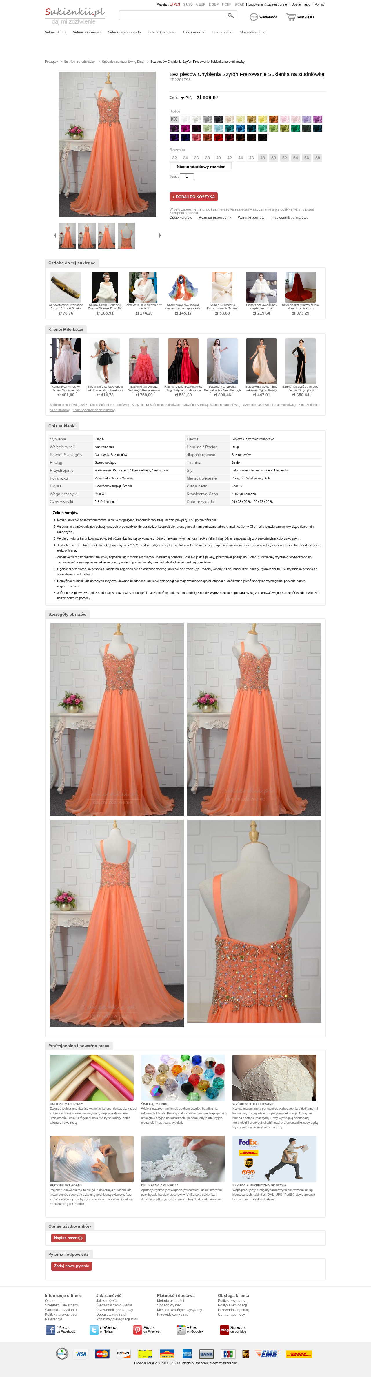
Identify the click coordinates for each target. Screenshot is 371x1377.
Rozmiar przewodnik (215, 218)
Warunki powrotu (251, 218)
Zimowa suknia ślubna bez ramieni (144, 306)
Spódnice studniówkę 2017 (68, 404)
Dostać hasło (301, 4)
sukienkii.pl (186, 1363)
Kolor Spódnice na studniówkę (94, 410)
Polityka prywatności (61, 1315)
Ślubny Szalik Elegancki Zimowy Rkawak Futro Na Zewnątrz (105, 308)
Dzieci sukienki (194, 32)
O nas (49, 1301)
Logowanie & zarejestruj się (267, 4)
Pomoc (320, 4)
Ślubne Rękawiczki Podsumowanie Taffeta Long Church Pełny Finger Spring (222, 310)
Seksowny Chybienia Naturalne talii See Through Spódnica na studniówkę (222, 390)
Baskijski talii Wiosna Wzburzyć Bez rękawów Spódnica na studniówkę (144, 390)
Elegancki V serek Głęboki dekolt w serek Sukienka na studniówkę (105, 390)
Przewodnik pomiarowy (289, 218)
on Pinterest (151, 1329)
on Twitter (108, 1329)
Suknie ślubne (55, 32)
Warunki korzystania (61, 1310)
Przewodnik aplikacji (234, 1310)
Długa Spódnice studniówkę (109, 404)
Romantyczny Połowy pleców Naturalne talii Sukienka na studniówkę (66, 390)
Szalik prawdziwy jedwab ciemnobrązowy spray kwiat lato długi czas (183, 308)
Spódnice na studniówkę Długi (123, 61)
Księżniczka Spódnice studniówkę (156, 404)
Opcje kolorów (181, 218)
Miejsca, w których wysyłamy (179, 1310)
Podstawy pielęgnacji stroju (117, 1319)
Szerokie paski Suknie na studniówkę (269, 404)
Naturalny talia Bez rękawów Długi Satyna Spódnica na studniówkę (183, 390)
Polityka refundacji (232, 1305)
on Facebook (66, 1329)
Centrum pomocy (231, 1315)
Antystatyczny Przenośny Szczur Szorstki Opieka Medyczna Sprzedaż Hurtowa (66, 310)
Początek (51, 61)
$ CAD (239, 4)
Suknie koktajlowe (162, 32)
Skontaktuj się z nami (61, 1305)
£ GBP (214, 4)
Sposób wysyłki (169, 1305)
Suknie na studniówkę (124, 32)
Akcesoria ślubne (252, 32)
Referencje (53, 1319)
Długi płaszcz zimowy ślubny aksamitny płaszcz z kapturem (300, 308)
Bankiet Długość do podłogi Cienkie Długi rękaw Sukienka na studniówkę (300, 390)
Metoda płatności (170, 1301)
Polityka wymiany (231, 1301)
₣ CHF (226, 4)
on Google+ (195, 1329)
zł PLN (175, 4)
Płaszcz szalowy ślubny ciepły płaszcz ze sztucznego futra (261, 308)
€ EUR (200, 4)
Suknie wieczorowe (87, 32)
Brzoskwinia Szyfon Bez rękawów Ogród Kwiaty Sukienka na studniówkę (261, 390)
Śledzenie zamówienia (114, 1305)
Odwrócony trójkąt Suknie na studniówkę (211, 404)
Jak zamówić (106, 1301)
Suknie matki (222, 32)
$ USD (188, 4)
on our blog (238, 1329)
